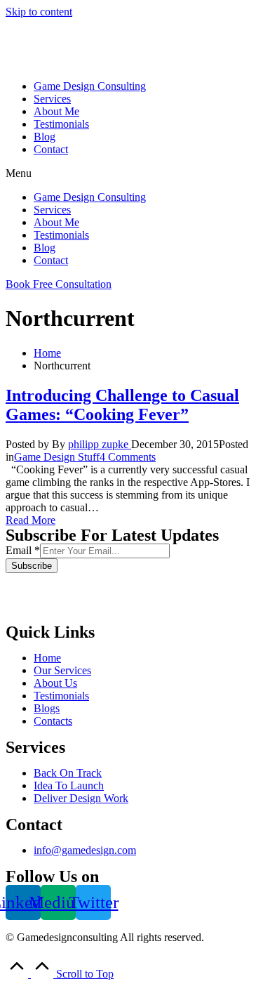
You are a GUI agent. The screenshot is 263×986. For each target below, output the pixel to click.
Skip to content (39, 12)
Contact (51, 149)
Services (52, 99)
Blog (44, 137)
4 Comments (128, 457)
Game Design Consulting (90, 86)
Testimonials (61, 124)
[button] (131, 173)
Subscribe (31, 565)
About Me (56, 111)
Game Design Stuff (57, 457)
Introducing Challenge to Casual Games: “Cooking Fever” (122, 404)
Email (23, 550)
